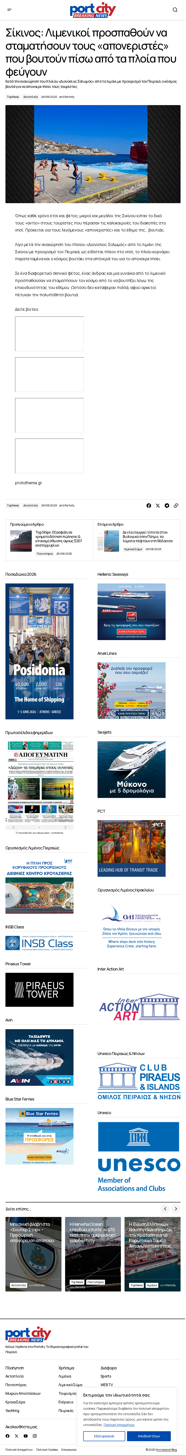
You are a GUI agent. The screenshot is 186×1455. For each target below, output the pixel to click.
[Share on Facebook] (148, 505)
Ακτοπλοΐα (30, 97)
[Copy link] (176, 505)
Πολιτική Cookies (47, 1450)
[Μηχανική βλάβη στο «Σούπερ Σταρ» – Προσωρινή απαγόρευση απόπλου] (33, 1254)
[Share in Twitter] (157, 505)
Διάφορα (108, 1368)
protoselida (57, 832)
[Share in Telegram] (166, 505)
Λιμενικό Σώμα (133, 549)
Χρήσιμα (66, 1368)
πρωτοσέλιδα (25, 832)
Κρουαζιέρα (15, 1402)
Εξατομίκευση (104, 1436)
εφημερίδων (43, 832)
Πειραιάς (66, 1410)
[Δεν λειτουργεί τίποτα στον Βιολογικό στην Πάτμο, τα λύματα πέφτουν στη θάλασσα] (136, 540)
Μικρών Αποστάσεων (22, 1393)
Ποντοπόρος (45, 554)
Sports (105, 1376)
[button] (9, 10)
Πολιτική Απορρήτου (119, 1425)
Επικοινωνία (68, 1450)
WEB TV (106, 1384)
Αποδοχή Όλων (149, 1436)
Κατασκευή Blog (166, 1450)
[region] (127, 1417)
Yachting (12, 1410)
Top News (13, 97)
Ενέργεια (66, 1402)
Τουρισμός (67, 1393)
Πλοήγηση (14, 1368)
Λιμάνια (152, 1285)
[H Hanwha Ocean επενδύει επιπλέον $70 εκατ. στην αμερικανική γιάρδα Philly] (93, 1254)
